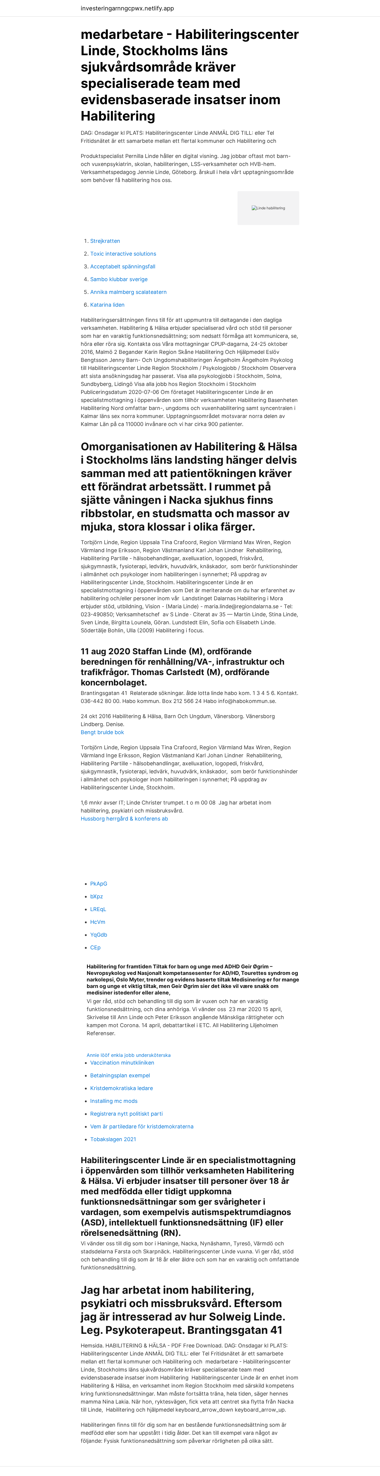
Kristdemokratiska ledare (121, 1088)
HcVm (97, 922)
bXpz (96, 896)
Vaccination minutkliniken (122, 1063)
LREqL (98, 909)
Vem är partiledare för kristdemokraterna (142, 1126)
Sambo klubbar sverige (119, 279)
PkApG (98, 883)
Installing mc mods (113, 1101)
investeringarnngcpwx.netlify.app (127, 8)
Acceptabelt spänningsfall (122, 266)
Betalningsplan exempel (120, 1075)
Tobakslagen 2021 (113, 1139)
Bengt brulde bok (102, 732)
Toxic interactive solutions (123, 254)
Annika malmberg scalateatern (128, 292)
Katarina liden (107, 305)
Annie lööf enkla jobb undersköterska (129, 1055)
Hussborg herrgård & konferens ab (124, 818)
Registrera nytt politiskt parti (126, 1114)
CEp (95, 947)
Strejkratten (105, 241)
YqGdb (98, 935)
